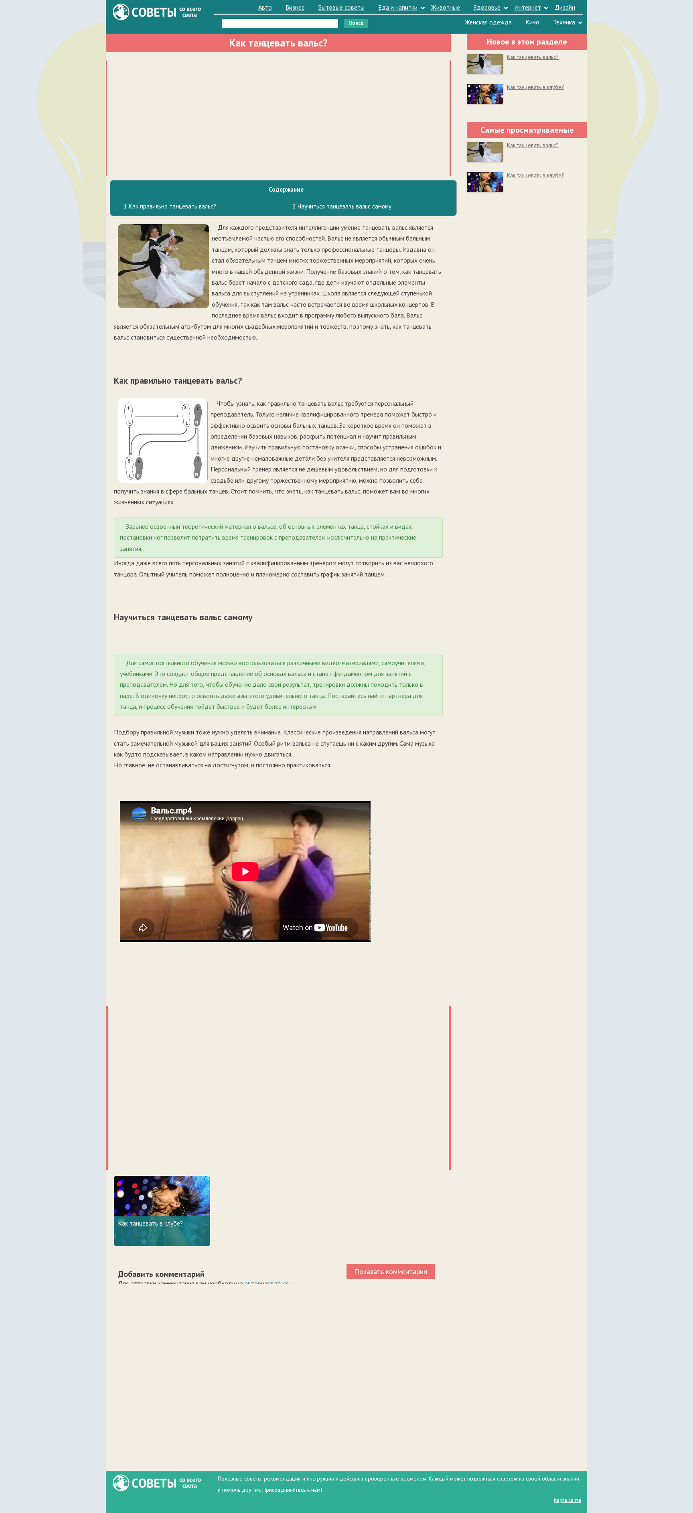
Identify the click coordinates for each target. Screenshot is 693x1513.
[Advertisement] (278, 117)
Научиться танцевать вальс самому (341, 206)
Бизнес (295, 7)
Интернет (527, 7)
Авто (265, 7)
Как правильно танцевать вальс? (170, 206)
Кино (532, 22)
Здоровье (487, 7)
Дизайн (565, 7)
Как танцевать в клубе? (150, 1223)
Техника (564, 22)
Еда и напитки (397, 7)
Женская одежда (488, 22)
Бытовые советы (341, 7)
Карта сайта (567, 1500)
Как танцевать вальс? (533, 57)
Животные (445, 7)
